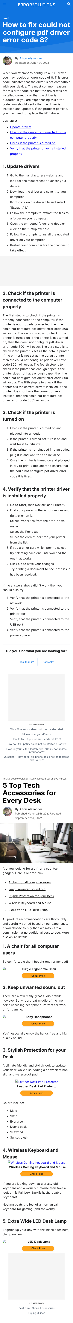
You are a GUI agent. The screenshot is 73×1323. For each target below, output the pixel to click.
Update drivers (20, 127)
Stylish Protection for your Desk (31, 896)
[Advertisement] (36, 271)
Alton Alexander (30, 58)
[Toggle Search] (68, 4)
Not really (48, 661)
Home (6, 18)
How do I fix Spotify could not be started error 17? (36, 743)
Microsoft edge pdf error (36, 734)
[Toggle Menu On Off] (4, 5)
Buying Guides (19, 779)
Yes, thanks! (26, 661)
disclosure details (15, 937)
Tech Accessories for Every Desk (48, 779)
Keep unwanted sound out (27, 889)
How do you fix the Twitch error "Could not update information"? (36, 750)
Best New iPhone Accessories (36, 1308)
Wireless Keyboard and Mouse (30, 903)
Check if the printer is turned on (32, 143)
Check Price (38, 975)
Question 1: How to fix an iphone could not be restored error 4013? (36, 758)
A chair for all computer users (30, 882)
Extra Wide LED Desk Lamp (28, 910)
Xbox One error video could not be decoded (36, 729)
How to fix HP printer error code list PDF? (36, 739)
